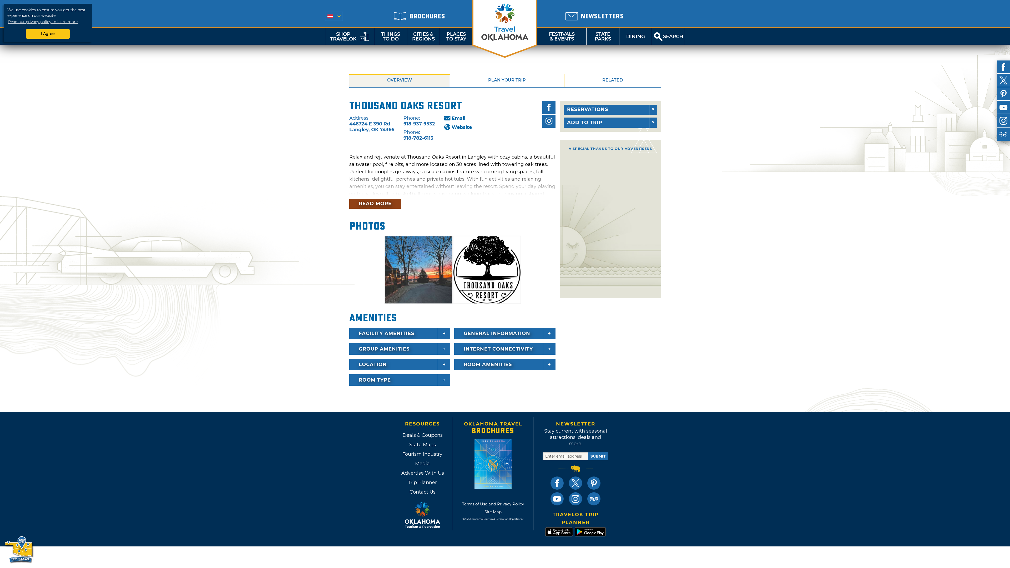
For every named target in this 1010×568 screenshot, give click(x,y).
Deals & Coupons (422, 435)
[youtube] (1003, 107)
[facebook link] (557, 483)
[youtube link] (557, 498)
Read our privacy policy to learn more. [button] (43, 21)
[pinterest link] (593, 483)
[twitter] (1003, 80)
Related (612, 80)
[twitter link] (575, 483)
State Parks (603, 36)
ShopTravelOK (343, 36)
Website (462, 127)
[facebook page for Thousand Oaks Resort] (549, 107)
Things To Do (390, 36)
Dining (635, 36)
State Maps (422, 445)
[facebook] (1003, 67)
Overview (399, 80)
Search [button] (673, 36)
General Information (497, 333)
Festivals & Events (562, 36)
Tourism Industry (422, 454)
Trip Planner (422, 482)
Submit (598, 456)
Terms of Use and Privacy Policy (493, 503)
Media (422, 463)
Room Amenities (488, 364)
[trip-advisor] (1003, 134)
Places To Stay (456, 36)
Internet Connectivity (498, 349)
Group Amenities (384, 349)
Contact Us (423, 492)
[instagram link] (575, 498)
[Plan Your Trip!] (19, 549)
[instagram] (1003, 120)
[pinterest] (1003, 93)
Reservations (587, 109)
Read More (375, 203)
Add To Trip (584, 122)
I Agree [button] (48, 33)
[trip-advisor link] (593, 498)
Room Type (375, 380)
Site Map (493, 511)
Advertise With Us (422, 473)
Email (458, 118)
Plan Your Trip (507, 80)
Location (373, 364)
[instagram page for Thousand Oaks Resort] (549, 121)
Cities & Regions (423, 36)
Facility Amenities (386, 333)
